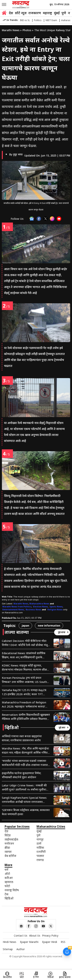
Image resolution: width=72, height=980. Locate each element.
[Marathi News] (21, 4)
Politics (38, 20)
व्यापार (8, 852)
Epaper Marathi (29, 942)
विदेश (8, 835)
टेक (6, 894)
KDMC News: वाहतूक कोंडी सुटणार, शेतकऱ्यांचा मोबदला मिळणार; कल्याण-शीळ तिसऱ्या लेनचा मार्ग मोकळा (24, 667)
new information (49, 625)
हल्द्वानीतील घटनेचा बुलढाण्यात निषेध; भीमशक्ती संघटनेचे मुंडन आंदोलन (21, 775)
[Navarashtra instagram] (36, 926)
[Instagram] (52, 218)
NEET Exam (51, 20)
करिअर (9, 878)
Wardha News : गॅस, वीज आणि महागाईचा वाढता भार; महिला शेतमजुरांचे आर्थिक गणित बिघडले (25, 750)
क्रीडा (7, 848)
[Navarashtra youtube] (43, 926)
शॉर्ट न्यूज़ (21, 13)
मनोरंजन (9, 843)
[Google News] (31, 218)
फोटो (7, 886)
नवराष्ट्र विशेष (12, 890)
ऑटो (7, 874)
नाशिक (40, 848)
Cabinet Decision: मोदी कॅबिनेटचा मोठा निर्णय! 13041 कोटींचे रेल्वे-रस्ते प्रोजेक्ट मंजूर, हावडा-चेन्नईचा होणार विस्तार (25, 643)
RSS (63, 942)
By (16, 154)
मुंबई (57, 13)
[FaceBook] (39, 218)
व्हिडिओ (9, 898)
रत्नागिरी (41, 852)
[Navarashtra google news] (21, 926)
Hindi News (9, 942)
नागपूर (40, 839)
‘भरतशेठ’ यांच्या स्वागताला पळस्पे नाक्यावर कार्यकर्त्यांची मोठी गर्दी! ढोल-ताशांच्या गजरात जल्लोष (25, 763)
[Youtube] (59, 218)
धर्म (6, 870)
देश (11, 13)
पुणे (63, 13)
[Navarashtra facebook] (28, 926)
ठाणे (39, 843)
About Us (34, 935)
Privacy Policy (50, 935)
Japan (25, 625)
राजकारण (34, 13)
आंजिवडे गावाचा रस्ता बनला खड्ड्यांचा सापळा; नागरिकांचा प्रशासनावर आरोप (22, 738)
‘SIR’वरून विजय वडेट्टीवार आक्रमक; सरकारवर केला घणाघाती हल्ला (26, 812)
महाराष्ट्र (47, 13)
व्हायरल (9, 882)
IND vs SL (25, 20)
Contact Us (20, 935)
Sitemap (8, 949)
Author (20, 949)
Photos (27, 30)
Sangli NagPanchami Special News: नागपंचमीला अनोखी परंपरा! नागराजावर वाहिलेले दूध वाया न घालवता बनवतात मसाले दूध (25, 800)
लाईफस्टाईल (11, 839)
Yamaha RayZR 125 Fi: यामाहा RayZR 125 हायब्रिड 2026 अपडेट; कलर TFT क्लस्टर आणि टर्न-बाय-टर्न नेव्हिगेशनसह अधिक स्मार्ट (24, 692)
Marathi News (10, 30)
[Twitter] (45, 219)
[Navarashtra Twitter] (51, 926)
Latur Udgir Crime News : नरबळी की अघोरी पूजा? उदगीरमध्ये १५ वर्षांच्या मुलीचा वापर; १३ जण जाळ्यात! (24, 787)
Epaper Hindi (49, 942)
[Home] (4, 13)
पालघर (40, 856)
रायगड (40, 860)
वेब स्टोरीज (10, 856)
